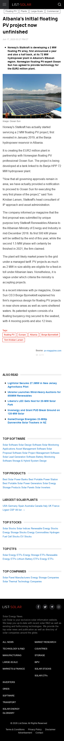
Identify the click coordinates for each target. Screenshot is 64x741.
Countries (41, 649)
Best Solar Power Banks (15, 479)
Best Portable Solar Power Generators (22, 483)
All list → (20, 510)
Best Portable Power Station (43, 479)
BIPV (37, 662)
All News (8, 642)
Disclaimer (50, 729)
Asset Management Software (31, 448)
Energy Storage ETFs (34, 555)
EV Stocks (26, 536)
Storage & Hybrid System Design (29, 460)
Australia (29, 506)
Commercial (53, 11)
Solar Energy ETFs (12, 555)
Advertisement (25, 733)
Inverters (9, 682)
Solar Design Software (29, 444)
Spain (21, 506)
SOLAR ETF (41, 675)
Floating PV (11, 11)
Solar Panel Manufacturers (16, 577)
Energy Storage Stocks (15, 532)
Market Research (45, 642)
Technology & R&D (14, 649)
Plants (24, 11)
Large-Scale (37, 11)
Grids (6, 689)
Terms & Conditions (15, 729)
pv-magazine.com (52, 350)
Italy (45, 506)
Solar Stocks (9, 528)
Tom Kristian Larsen (13, 340)
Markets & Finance (14, 669)
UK (50, 506)
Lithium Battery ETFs (28, 559)
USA (5, 506)
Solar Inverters (42, 487)
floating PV (9, 335)
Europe (22, 335)
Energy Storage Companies (45, 577)
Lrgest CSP (9, 510)
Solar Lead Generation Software (19, 456)
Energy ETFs (47, 559)
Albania (33, 335)
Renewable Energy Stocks (44, 528)
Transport (9, 702)
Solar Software (10, 444)
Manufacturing (12, 655)
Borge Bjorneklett (49, 335)
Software (9, 695)
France (55, 506)
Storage (40, 655)
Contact (39, 733)
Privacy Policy (35, 729)
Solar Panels (27, 487)
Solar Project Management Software (40, 453)
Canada (38, 506)
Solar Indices (23, 528)
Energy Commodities (38, 532)
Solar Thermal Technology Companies (22, 581)
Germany (13, 506)
